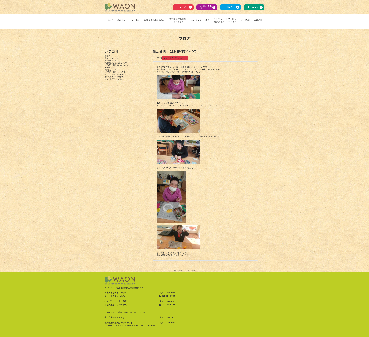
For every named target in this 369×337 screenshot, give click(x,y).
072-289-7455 (168, 317)
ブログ (182, 7)
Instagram (253, 7)
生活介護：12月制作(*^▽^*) (174, 51)
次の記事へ (191, 270)
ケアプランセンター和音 (114, 74)
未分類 (107, 67)
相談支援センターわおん (114, 77)
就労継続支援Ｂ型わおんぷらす (117, 65)
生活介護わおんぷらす (113, 61)
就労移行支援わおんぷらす (115, 72)
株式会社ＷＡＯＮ (111, 70)
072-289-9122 (168, 322)
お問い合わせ (206, 7)
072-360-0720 (168, 301)
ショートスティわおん (113, 79)
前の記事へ (178, 270)
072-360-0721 (168, 292)
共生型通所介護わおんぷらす (116, 63)
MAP (229, 7)
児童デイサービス (111, 58)
